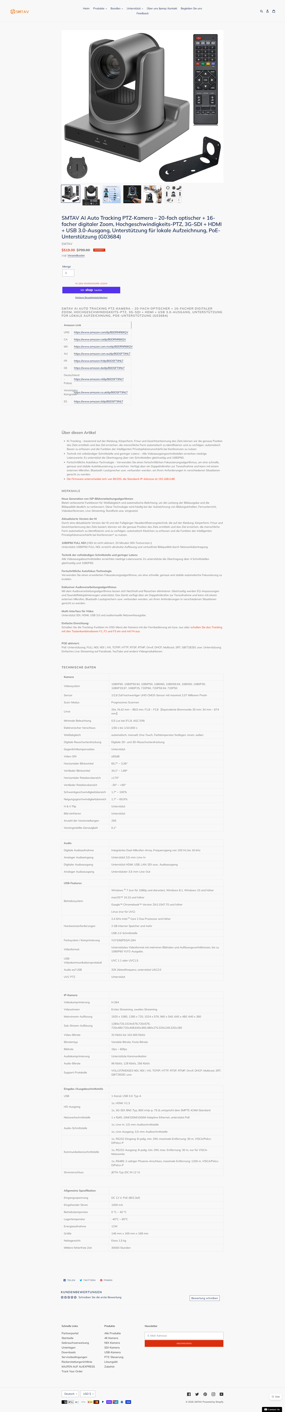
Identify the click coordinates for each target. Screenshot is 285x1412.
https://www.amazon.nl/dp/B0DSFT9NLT (99, 379)
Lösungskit (111, 1362)
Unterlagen (69, 1347)
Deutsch (69, 1393)
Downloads (69, 1352)
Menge (66, 266)
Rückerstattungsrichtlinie (77, 1362)
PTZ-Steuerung (113, 1357)
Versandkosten (76, 255)
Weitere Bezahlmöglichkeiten (91, 297)
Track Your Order (72, 1371)
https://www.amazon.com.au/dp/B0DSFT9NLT (102, 353)
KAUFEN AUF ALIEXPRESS (78, 1366)
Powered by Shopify (213, 1401)
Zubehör (109, 1366)
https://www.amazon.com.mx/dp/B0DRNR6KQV (103, 346)
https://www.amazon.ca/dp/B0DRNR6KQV (100, 339)
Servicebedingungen (74, 1357)
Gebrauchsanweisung (75, 1342)
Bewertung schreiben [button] (204, 1298)
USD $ (87, 1393)
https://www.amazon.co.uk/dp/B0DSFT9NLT (101, 392)
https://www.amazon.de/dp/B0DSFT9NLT (99, 368)
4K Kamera (111, 1338)
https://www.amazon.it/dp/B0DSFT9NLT (98, 401)
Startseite (67, 1338)
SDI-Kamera (112, 1347)
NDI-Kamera (112, 1342)
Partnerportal (70, 1333)
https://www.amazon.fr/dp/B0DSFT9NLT (99, 361)
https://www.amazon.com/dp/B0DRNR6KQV (101, 332)
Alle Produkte (112, 1333)
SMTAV (198, 1401)
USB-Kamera (112, 1352)
